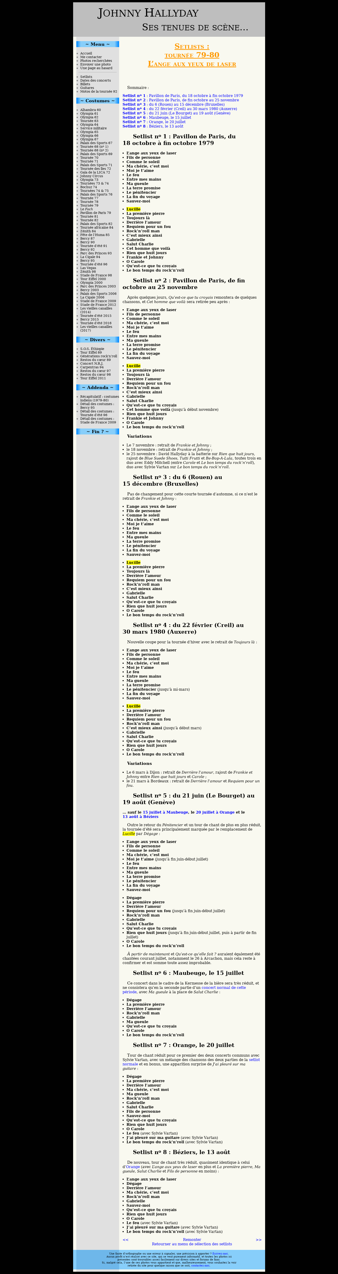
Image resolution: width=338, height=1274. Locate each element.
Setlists (86, 77)
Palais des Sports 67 (96, 143)
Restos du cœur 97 (95, 371)
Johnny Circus (91, 176)
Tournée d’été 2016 (96, 323)
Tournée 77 (89, 198)
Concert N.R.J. (91, 363)
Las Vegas (88, 268)
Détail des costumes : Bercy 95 (97, 405)
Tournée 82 (89, 220)
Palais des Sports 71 (96, 165)
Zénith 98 (88, 271)
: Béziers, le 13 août (153, 126)
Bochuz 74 (88, 187)
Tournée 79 (89, 205)
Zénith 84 (88, 231)
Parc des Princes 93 (96, 253)
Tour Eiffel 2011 (93, 378)
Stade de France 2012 (98, 304)
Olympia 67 (89, 139)
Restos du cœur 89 (95, 360)
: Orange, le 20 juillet (154, 122)
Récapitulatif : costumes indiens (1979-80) (99, 398)
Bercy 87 (87, 238)
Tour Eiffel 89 (91, 352)
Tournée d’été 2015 (96, 316)
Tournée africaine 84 (96, 227)
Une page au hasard (96, 68)
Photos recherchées (96, 60)
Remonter (192, 1239)
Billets (85, 84)
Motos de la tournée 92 (98, 91)
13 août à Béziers (140, 816)
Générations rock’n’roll (98, 356)
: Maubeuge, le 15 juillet (157, 117)
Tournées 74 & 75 (94, 191)
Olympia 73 (89, 180)
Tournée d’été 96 (93, 264)
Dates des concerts (95, 80)
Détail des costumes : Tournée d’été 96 (97, 413)
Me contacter (91, 57)
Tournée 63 (89, 121)
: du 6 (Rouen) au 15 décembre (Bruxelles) (174, 104)
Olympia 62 (89, 117)
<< (126, 1239)
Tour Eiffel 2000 (93, 279)
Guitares (87, 88)
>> (259, 1239)
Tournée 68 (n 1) (94, 146)
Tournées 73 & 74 (94, 183)
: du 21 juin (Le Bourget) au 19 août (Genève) (176, 113)
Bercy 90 (87, 242)
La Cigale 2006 (92, 297)
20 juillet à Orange (215, 812)
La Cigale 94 (90, 257)
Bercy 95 (87, 260)
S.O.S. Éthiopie (92, 349)
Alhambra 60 (90, 110)
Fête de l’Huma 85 (95, 235)
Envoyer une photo (95, 64)
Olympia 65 (89, 132)
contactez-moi (200, 1265)
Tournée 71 (89, 161)
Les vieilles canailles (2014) (96, 310)
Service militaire (93, 128)
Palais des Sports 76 (96, 194)
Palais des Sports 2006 (98, 293)
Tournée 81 (89, 216)
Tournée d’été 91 (93, 246)
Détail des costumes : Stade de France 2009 (98, 420)
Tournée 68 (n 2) (94, 150)
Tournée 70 (89, 157)
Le (86, 209)
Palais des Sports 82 (96, 224)
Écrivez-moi (220, 1253)
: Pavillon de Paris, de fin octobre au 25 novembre (181, 100)
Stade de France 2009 (98, 301)
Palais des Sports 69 (96, 154)
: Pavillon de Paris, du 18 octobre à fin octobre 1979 (183, 96)
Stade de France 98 (96, 275)
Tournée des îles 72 (95, 168)
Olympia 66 (89, 135)
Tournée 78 (89, 202)
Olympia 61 (89, 113)
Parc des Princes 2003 (98, 286)
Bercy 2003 (89, 290)
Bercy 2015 (89, 319)
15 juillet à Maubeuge (165, 812)
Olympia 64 (89, 124)
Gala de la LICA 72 (95, 172)
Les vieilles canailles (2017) (96, 328)
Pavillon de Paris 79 (95, 213)
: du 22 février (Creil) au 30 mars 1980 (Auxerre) (180, 109)
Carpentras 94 (92, 367)
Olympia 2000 (91, 282)
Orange (133, 1167)
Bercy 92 (87, 249)
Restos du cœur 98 (95, 374)
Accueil (86, 53)
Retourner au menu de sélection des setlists (192, 1244)
